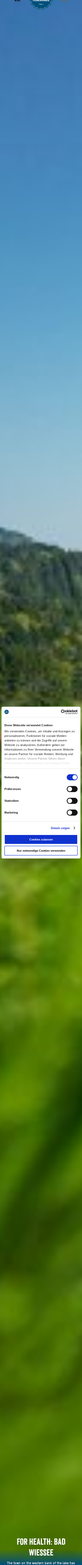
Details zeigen (60, 828)
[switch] (72, 789)
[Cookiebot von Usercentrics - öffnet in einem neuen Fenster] (61, 712)
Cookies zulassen (41, 839)
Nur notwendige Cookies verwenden (41, 850)
